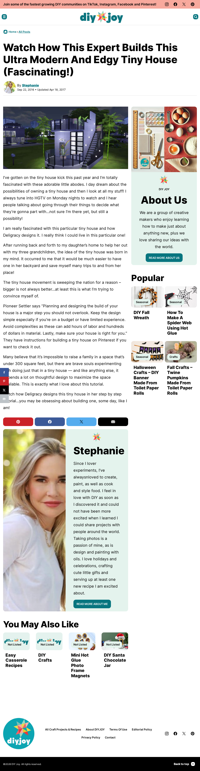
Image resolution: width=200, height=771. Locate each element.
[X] (184, 4)
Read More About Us (164, 257)
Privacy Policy (90, 737)
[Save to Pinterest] (4, 381)
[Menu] (4, 16)
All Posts (24, 31)
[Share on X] (4, 390)
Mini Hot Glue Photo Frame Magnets (80, 665)
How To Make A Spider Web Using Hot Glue (179, 323)
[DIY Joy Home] (101, 17)
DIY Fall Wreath (141, 315)
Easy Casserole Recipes (16, 660)
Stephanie (30, 85)
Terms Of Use (118, 729)
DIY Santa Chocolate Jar (115, 660)
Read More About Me (92, 604)
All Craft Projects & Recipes (63, 729)
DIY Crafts (45, 658)
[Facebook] (175, 4)
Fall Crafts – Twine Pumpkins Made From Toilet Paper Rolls (179, 380)
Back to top (181, 764)
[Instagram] (166, 4)
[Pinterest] (192, 4)
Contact (110, 737)
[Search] (195, 16)
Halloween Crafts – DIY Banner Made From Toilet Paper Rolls (146, 380)
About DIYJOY (95, 729)
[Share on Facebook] (4, 372)
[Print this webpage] (4, 398)
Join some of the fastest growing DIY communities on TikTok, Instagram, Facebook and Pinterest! (79, 4)
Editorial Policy (142, 729)
